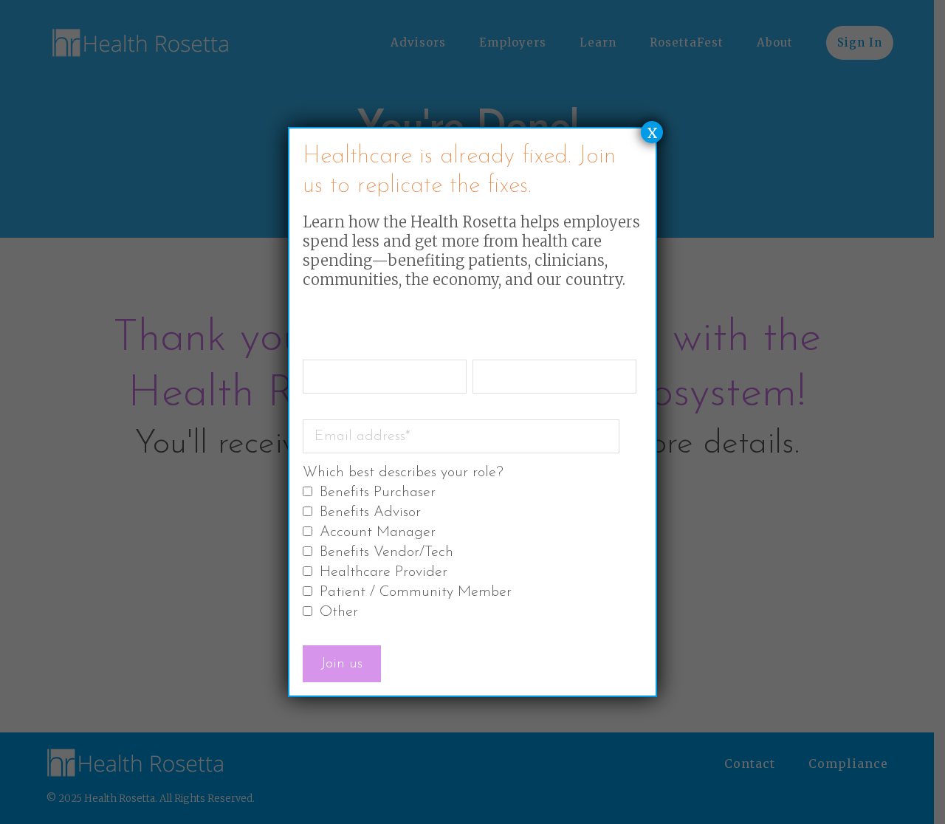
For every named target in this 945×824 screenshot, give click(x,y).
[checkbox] (469, 553)
